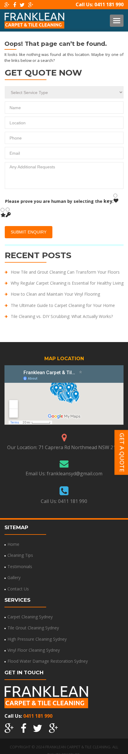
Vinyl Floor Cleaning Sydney (33, 650)
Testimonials (19, 566)
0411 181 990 (109, 4)
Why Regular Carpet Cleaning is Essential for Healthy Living (67, 283)
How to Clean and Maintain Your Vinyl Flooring (55, 294)
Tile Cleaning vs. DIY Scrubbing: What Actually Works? (62, 316)
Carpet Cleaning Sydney (30, 617)
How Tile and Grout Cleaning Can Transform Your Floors (65, 272)
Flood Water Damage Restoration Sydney (47, 661)
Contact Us (18, 589)
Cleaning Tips (20, 555)
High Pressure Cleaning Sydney (37, 639)
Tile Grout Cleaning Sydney (33, 628)
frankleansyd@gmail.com (74, 473)
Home (13, 544)
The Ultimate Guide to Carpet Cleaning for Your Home (63, 305)
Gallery (14, 577)
